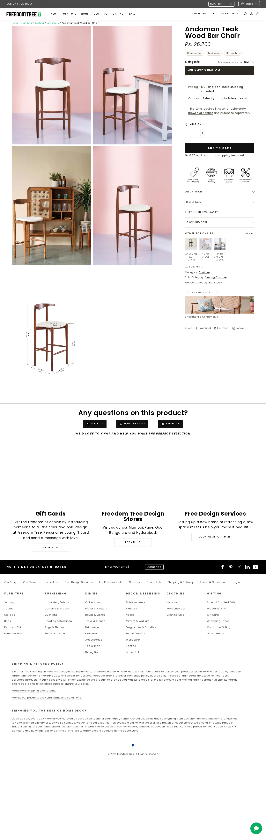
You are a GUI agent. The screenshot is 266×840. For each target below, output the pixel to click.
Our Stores (30, 582)
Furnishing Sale (55, 633)
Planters (131, 608)
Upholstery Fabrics (57, 602)
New (54, 13)
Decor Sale (133, 652)
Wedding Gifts (216, 608)
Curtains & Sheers (57, 608)
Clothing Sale (175, 615)
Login (236, 582)
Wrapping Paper (218, 621)
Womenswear (175, 608)
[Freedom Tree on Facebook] (222, 567)
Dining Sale (92, 652)
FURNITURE (69, 13)
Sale (132, 13)
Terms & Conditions (213, 582)
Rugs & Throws (54, 627)
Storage (9, 615)
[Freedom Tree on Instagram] (239, 567)
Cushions (51, 615)
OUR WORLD (199, 13)
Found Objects (135, 633)
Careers (134, 582)
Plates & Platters (96, 608)
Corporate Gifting (218, 627)
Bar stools (215, 282)
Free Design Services (79, 582)
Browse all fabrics (200, 113)
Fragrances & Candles (141, 627)
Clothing (100, 13)
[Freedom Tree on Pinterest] (230, 567)
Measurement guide (230, 62)
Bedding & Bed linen (58, 621)
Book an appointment (215, 536)
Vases (130, 615)
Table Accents (135, 602)
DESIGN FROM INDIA (19, 3)
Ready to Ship (13, 627)
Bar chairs (53, 22)
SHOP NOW (50, 547)
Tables (8, 608)
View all (249, 233)
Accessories (93, 640)
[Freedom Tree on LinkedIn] (247, 567)
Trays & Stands (95, 621)
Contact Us (153, 582)
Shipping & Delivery (181, 582)
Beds (7, 621)
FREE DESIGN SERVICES (225, 13)
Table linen (92, 646)
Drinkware (92, 627)
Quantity (193, 124)
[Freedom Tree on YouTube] (255, 567)
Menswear (173, 602)
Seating (39, 22)
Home (15, 22)
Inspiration (51, 582)
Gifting (118, 13)
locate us (133, 542)
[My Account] (252, 14)
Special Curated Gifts (221, 602)
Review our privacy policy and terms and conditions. (47, 697)
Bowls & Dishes (95, 615)
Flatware (91, 633)
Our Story (10, 582)
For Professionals (110, 582)
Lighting (131, 646)
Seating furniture (215, 277)
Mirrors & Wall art (137, 621)
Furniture (26, 22)
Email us (172, 423)
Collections (92, 602)
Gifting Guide (215, 633)
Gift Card (213, 615)
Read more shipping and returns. (34, 690)
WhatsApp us (134, 423)
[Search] (245, 14)
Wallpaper (133, 640)
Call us (97, 423)
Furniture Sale (13, 633)
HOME (85, 13)
